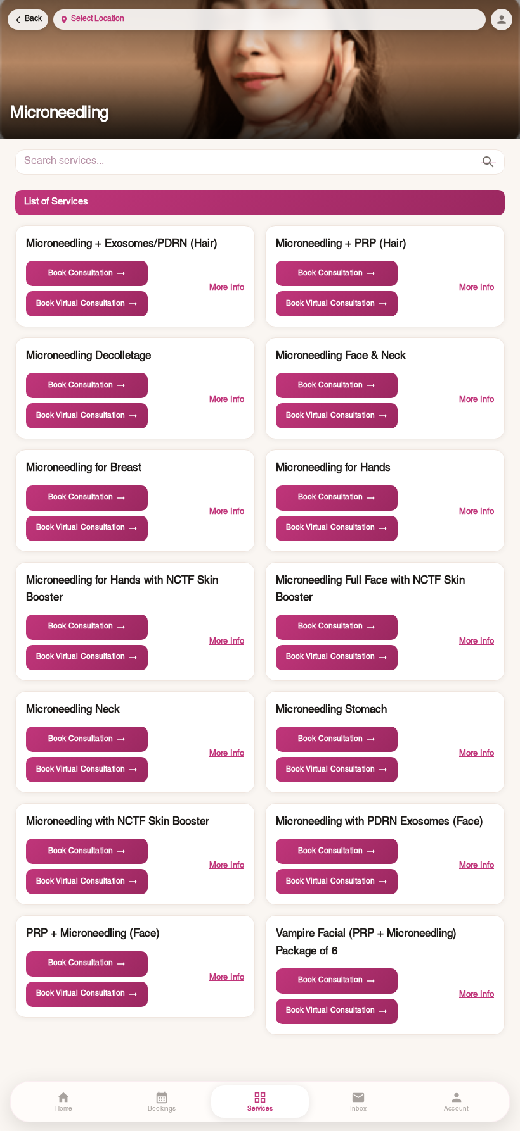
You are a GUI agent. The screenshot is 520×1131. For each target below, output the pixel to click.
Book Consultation (80, 273)
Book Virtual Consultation (80, 304)
